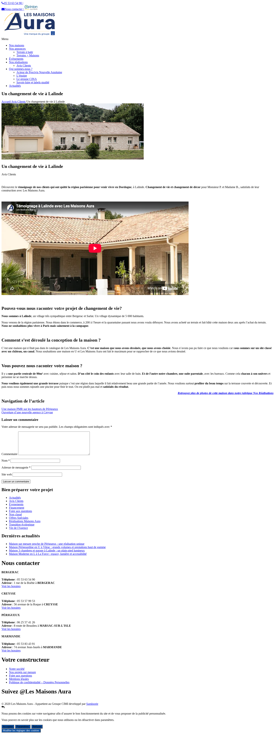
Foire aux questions (20, 511)
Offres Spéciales (18, 517)
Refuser (37, 726)
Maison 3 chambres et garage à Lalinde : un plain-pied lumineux (47, 550)
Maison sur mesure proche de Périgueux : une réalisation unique (46, 543)
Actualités (15, 85)
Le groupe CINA (26, 79)
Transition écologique (21, 524)
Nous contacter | (14, 9)
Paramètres (22, 726)
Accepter (8, 726)
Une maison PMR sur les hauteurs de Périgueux (29, 409)
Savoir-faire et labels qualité (32, 82)
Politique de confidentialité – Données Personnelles (39, 682)
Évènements (16, 58)
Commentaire (9, 454)
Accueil (6, 101)
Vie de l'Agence (18, 527)
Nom (5, 460)
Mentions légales (19, 679)
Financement (16, 507)
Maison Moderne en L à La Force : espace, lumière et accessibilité (48, 553)
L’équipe (21, 75)
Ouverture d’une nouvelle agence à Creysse (27, 412)
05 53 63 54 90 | (13, 3)
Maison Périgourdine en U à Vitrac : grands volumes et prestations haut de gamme (57, 547)
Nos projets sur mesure (22, 672)
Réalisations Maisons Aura (24, 521)
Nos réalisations (18, 62)
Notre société (17, 668)
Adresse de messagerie (15, 467)
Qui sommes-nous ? (20, 68)
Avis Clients (23, 65)
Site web (6, 474)
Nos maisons (16, 45)
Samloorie (92, 703)
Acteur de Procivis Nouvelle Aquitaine (39, 72)
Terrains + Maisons (27, 55)
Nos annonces (17, 48)
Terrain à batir (24, 52)
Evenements (16, 504)
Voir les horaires (11, 586)
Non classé (15, 514)
